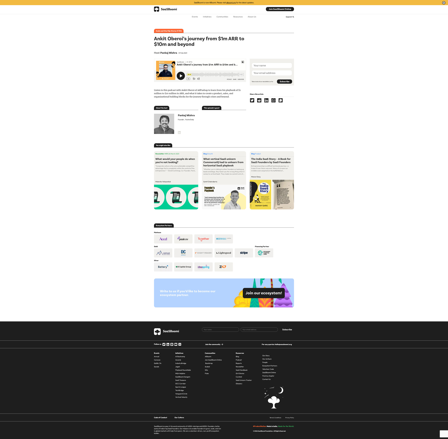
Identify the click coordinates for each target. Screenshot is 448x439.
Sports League (180, 387)
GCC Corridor (180, 384)
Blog (237, 356)
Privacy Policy (289, 417)
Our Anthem (266, 359)
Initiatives (207, 17)
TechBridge (179, 390)
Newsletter (240, 367)
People (265, 362)
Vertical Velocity (181, 397)
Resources (238, 17)
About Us (252, 17)
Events (195, 17)
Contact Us (266, 379)
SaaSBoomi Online (269, 372)
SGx (206, 370)
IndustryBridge (180, 363)
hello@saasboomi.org (283, 344)
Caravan (157, 360)
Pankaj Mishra (168, 52)
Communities (222, 17)
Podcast (239, 360)
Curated (239, 377)
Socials (156, 367)
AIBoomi (208, 356)
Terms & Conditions (275, 417)
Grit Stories (240, 373)
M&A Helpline (180, 373)
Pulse (207, 373)
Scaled (207, 367)
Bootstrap (209, 363)
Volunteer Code (268, 369)
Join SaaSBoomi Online (280, 9)
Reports (239, 363)
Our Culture (179, 417)
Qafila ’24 (157, 363)
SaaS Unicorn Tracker (244, 380)
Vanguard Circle (181, 394)
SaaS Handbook (241, 370)
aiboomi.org (231, 2)
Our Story (266, 356)
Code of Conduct (160, 417)
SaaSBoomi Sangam (182, 377)
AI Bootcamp (180, 356)
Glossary (239, 384)
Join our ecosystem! (264, 293)
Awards (178, 360)
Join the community (212, 344)
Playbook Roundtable (183, 370)
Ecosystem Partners (269, 366)
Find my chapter (268, 376)
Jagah (177, 367)
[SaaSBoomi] (165, 9)
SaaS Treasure (180, 380)
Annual (156, 356)
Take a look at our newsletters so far (262, 81)
